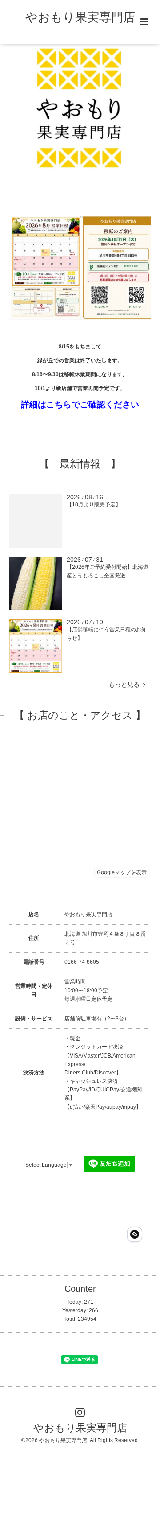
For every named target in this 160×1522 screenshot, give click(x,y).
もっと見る (125, 684)
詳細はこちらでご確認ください (80, 404)
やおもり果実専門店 (80, 17)
